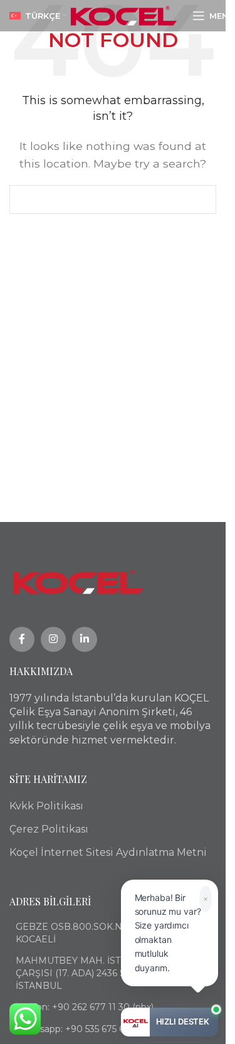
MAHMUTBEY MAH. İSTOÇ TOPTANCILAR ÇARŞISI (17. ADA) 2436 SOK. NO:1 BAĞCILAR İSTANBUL (115, 973)
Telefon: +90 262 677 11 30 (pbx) (85, 1007)
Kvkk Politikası (46, 806)
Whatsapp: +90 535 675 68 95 (79, 1029)
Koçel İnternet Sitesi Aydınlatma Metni (108, 852)
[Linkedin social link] (84, 639)
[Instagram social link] (53, 639)
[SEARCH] (201, 199)
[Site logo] (124, 15)
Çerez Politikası (48, 829)
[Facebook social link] (21, 639)
